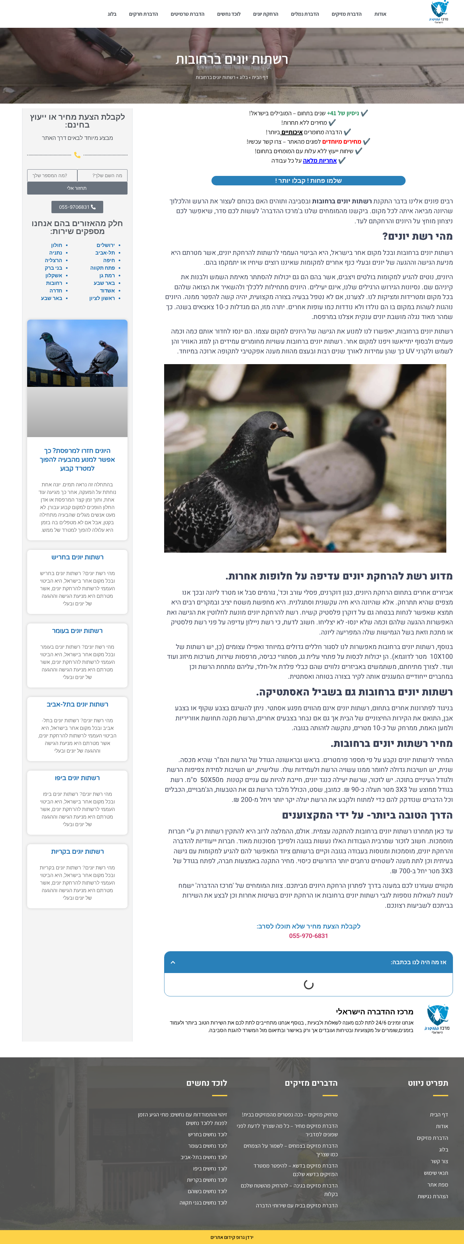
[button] (173, 962)
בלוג (112, 13)
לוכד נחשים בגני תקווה (203, 1202)
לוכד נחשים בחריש (207, 1134)
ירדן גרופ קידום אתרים (232, 1237)
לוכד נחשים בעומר (207, 1145)
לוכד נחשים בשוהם (207, 1191)
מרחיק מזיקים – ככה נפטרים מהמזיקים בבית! (290, 1114)
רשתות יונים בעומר (77, 631)
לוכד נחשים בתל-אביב (204, 1157)
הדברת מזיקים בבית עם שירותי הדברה (297, 1205)
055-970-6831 (308, 936)
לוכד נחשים (229, 13)
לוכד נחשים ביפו (210, 1168)
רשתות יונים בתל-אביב (77, 704)
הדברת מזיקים (347, 13)
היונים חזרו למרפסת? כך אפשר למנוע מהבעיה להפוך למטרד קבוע (77, 459)
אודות (380, 13)
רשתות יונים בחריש (77, 557)
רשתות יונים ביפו (77, 778)
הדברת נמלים (305, 13)
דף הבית (260, 77)
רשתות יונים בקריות (77, 852)
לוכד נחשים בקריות (207, 1179)
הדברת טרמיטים (188, 13)
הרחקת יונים (265, 13)
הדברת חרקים (143, 13)
